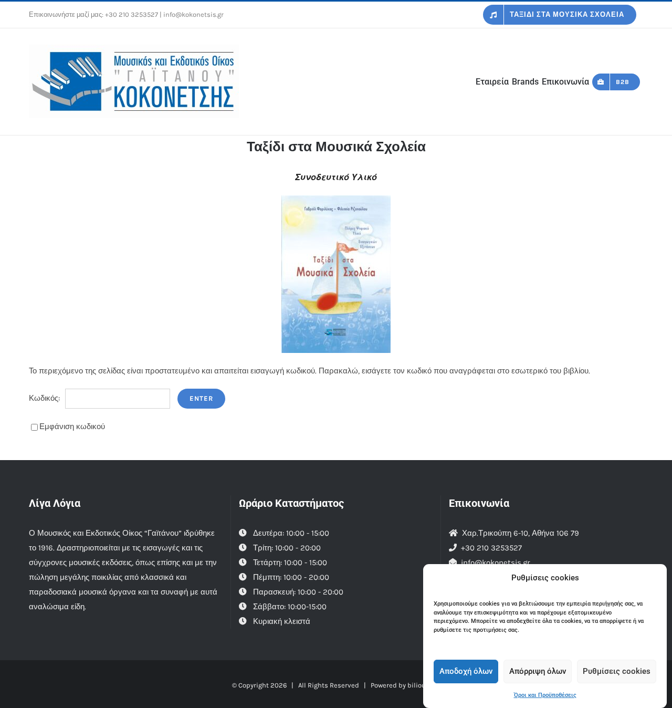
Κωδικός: (44, 398)
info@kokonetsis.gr (495, 562)
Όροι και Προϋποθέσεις (545, 695)
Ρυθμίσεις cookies (616, 671)
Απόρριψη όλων (537, 671)
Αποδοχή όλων (465, 671)
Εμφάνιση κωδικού (72, 426)
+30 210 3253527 (131, 14)
